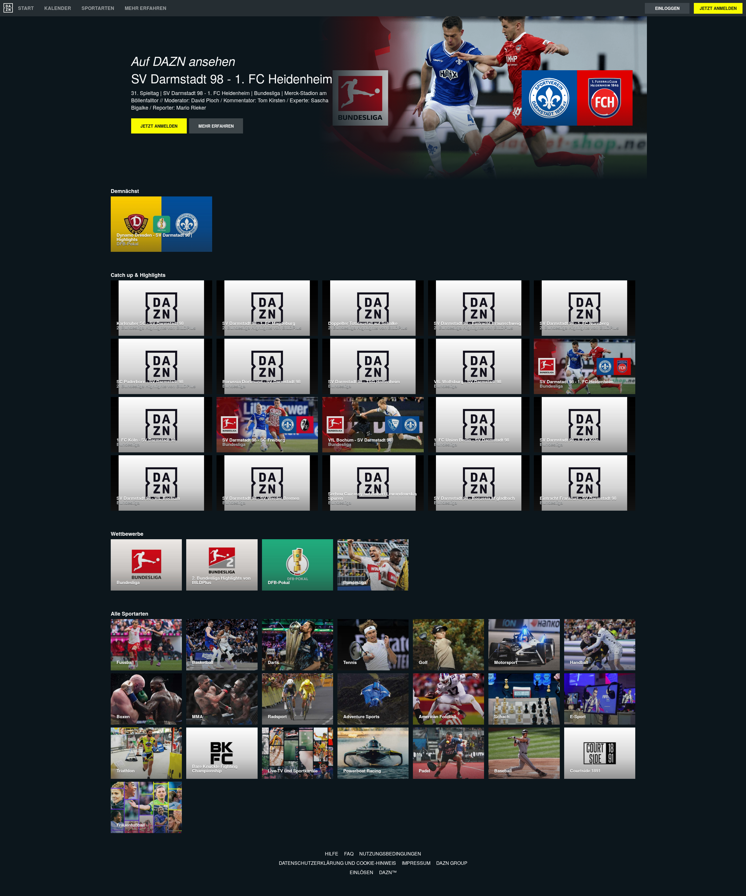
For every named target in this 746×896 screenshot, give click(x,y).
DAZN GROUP (451, 863)
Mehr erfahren (145, 8)
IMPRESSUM (416, 863)
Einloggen (667, 8)
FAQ (348, 853)
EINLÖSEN (361, 872)
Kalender (57, 8)
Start (26, 8)
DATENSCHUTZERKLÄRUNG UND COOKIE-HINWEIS (337, 863)
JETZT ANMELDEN (718, 8)
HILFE (331, 853)
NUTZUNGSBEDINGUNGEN (390, 853)
